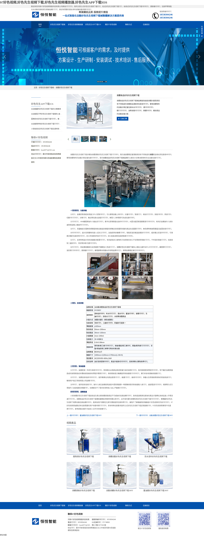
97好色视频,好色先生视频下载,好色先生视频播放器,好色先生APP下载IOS (53, 2)
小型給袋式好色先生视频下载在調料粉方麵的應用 (49, 129)
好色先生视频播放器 (75, 24)
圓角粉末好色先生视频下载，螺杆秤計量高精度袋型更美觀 (55, 119)
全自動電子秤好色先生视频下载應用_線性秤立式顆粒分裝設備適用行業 (57, 114)
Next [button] (199, 57)
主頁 (35, 87)
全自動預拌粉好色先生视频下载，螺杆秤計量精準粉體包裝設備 (56, 124)
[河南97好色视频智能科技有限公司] (44, 14)
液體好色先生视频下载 (64, 87)
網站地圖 (3, 535)
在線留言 (146, 24)
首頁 (40, 24)
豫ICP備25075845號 (99, 525)
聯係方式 (128, 24)
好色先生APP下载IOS (93, 24)
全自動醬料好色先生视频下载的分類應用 (46, 109)
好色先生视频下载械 (57, 24)
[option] (102, 56)
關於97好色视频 (111, 24)
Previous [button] (5, 57)
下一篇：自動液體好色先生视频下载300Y (154, 415)
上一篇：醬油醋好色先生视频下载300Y (84, 415)
